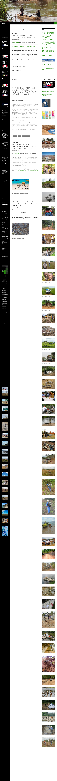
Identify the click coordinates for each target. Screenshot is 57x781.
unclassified (14, 33)
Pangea (3, 232)
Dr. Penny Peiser (16, 153)
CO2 (48, 33)
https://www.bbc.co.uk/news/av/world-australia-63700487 (23, 46)
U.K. (51, 49)
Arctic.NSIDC (4, 290)
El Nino (54, 35)
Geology (44, 39)
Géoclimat (3, 327)
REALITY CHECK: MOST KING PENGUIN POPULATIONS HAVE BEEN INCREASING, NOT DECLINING (25, 205)
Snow (2, 241)
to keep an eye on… (4, 242)
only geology (3, 231)
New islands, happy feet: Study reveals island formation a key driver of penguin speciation (25, 91)
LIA (2, 227)
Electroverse (4, 321)
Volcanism (44, 50)
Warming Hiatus (51, 50)
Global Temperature (47, 40)
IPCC (45, 44)
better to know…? (4, 211)
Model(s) (48, 44)
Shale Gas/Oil (46, 47)
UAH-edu (3, 381)
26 (4, 273)
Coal (43, 35)
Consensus (46, 35)
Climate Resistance (4, 317)
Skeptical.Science (4, 373)
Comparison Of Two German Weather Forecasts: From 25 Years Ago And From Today (5, 148)
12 (4, 270)
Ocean (53, 44)
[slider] (48, 87)
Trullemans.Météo (4, 379)
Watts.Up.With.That (4, 383)
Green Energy (44, 42)
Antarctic (48, 32)
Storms (49, 47)
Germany (48, 39)
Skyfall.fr (3, 375)
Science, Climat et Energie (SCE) (47, 55)
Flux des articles (5, 256)
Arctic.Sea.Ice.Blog (4, 292)
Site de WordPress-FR (5, 260)
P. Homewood (16, 42)
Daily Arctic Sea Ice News (46, 72)
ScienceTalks (4, 371)
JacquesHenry (4, 333)
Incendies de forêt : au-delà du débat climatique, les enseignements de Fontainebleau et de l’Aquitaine (5, 161)
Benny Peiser (15, 212)
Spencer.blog (3, 377)
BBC (13, 193)
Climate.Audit (4, 299)
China (45, 33)
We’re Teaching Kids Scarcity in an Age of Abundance (5, 125)
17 (2, 271)
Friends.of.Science (4, 325)
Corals (52, 35)
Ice (43, 44)
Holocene (47, 43)
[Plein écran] (54, 87)
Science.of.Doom (4, 369)
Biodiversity (3, 213)
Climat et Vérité (4, 310)
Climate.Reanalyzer (5, 315)
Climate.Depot (4, 306)
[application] (48, 84)
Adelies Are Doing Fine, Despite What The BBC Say (24, 36)
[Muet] (53, 87)
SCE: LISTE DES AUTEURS (46, 64)
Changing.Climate (4, 301)
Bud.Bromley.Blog (4, 297)
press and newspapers (5, 236)
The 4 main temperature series (47, 68)
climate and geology (5, 217)
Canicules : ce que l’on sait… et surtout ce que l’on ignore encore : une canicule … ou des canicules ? (5, 154)
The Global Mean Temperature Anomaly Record (5, 193)
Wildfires (43, 51)
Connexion (3, 255)
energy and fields (4, 223)
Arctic (51, 32)
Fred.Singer (3, 323)
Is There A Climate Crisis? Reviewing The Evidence (5, 197)
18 (3, 271)
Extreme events (47, 36)
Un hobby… (4, 23)
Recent (47, 46)
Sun (52, 47)
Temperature (46, 49)
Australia (3, 210)
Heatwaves (53, 42)
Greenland (49, 42)
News (51, 74)
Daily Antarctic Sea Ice (46, 74)
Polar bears (44, 46)
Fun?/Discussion (16, 238)
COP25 (3, 222)
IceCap (3, 329)
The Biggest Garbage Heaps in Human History (5, 172)
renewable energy (4, 238)
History (43, 43)
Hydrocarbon (52, 43)
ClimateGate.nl (4, 308)
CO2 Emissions (52, 33)
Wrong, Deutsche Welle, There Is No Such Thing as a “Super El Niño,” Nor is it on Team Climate (5, 135)
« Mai (3, 275)
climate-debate (15, 142)
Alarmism (43, 32)
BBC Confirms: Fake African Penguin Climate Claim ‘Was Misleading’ (24, 146)
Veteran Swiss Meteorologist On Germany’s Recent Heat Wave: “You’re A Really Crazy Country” (5, 176)
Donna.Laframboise (5, 319)
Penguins (14, 79)
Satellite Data (50, 46)
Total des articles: (4, 32)
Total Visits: (3, 31)
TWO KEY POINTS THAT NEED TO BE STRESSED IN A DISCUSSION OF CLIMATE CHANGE (5, 167)
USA (53, 49)
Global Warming (51, 41)
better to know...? (15, 199)
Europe (43, 36)
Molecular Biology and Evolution (19, 98)
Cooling (49, 35)
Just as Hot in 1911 (4, 170)
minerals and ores (4, 228)
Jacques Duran (4, 331)
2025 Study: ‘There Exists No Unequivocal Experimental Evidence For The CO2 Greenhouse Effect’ (5, 130)
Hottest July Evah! (4, 141)
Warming (47, 50)
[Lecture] (42, 87)
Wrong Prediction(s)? (24, 193)
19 (4, 271)
